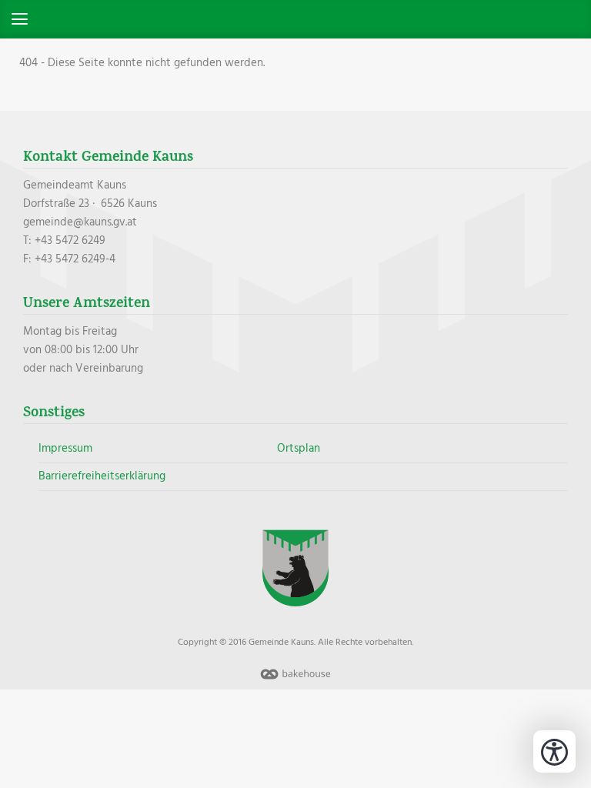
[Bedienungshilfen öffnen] (554, 751)
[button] (295, 19)
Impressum (65, 448)
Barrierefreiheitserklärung (101, 476)
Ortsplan (298, 448)
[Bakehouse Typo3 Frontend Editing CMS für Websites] (295, 680)
